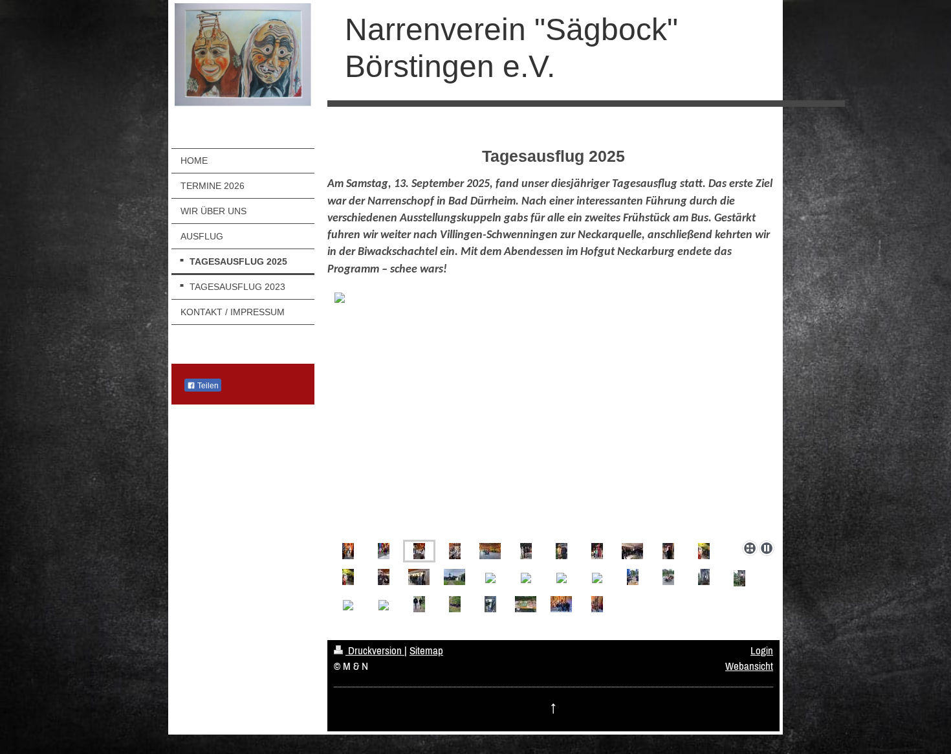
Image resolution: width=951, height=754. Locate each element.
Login (761, 650)
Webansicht (749, 666)
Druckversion (374, 650)
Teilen (207, 385)
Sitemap (426, 650)
